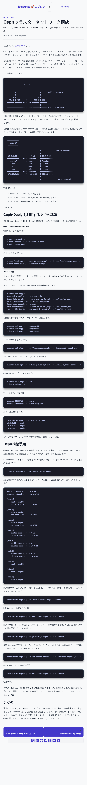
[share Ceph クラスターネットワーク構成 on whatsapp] (49, 740)
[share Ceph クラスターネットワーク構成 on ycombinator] (58, 740)
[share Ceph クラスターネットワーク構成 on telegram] (54, 740)
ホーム (5, 18)
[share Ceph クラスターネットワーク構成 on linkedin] (37, 740)
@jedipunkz (20, 46)
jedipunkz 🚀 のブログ (31, 6)
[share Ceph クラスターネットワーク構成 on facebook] (45, 740)
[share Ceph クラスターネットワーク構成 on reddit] (41, 740)
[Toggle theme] (50, 7)
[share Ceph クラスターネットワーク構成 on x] (32, 740)
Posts (12, 18)
